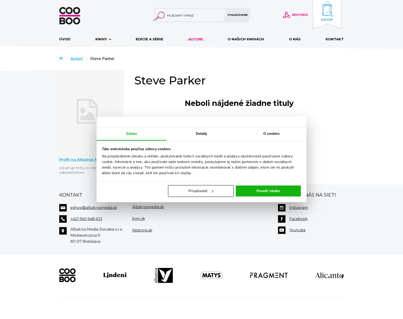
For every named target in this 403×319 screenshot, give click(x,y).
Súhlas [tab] (131, 133)
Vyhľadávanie (238, 15)
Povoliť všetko (268, 191)
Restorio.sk (142, 230)
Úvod (64, 39)
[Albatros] (163, 275)
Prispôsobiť (198, 191)
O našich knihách (246, 39)
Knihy (101, 39)
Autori (195, 39)
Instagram (298, 207)
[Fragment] (269, 275)
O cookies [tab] (271, 133)
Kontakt (335, 39)
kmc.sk (138, 218)
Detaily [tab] (201, 133)
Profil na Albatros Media (83, 159)
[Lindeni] (115, 275)
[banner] (77, 15)
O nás (295, 39)
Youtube (297, 230)
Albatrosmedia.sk (148, 207)
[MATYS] (211, 275)
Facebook (298, 219)
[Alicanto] (329, 275)
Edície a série (149, 39)
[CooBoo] (67, 275)
